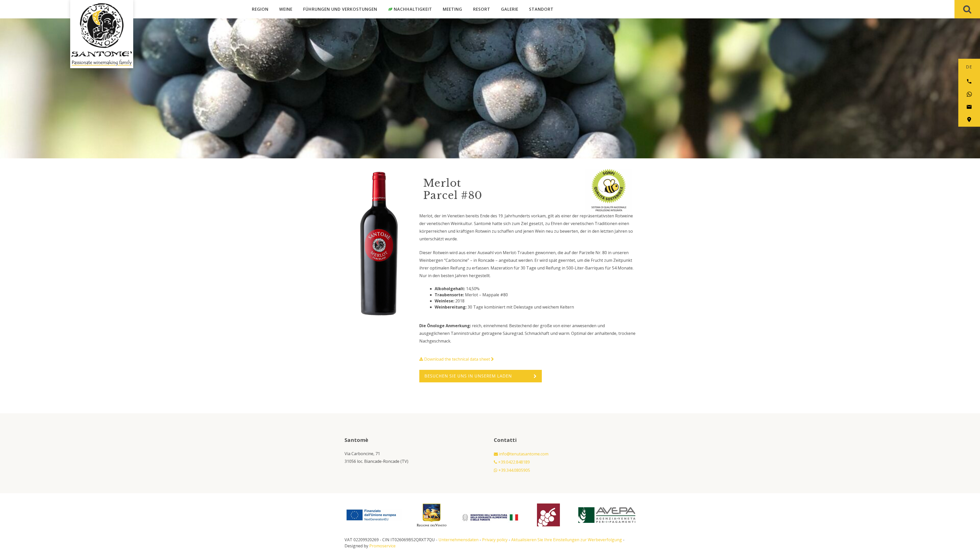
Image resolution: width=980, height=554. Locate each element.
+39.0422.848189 (513, 462)
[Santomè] (101, 25)
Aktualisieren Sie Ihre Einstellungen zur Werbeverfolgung (566, 540)
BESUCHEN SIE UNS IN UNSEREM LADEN (468, 376)
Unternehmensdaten (458, 540)
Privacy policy (495, 540)
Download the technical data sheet (457, 359)
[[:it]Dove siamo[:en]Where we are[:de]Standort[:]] (969, 119)
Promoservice (382, 546)
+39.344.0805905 (513, 470)
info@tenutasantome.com (523, 454)
